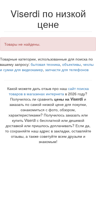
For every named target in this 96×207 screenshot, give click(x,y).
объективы (71, 64)
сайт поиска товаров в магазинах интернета (49, 91)
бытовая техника (45, 64)
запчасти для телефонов (67, 69)
